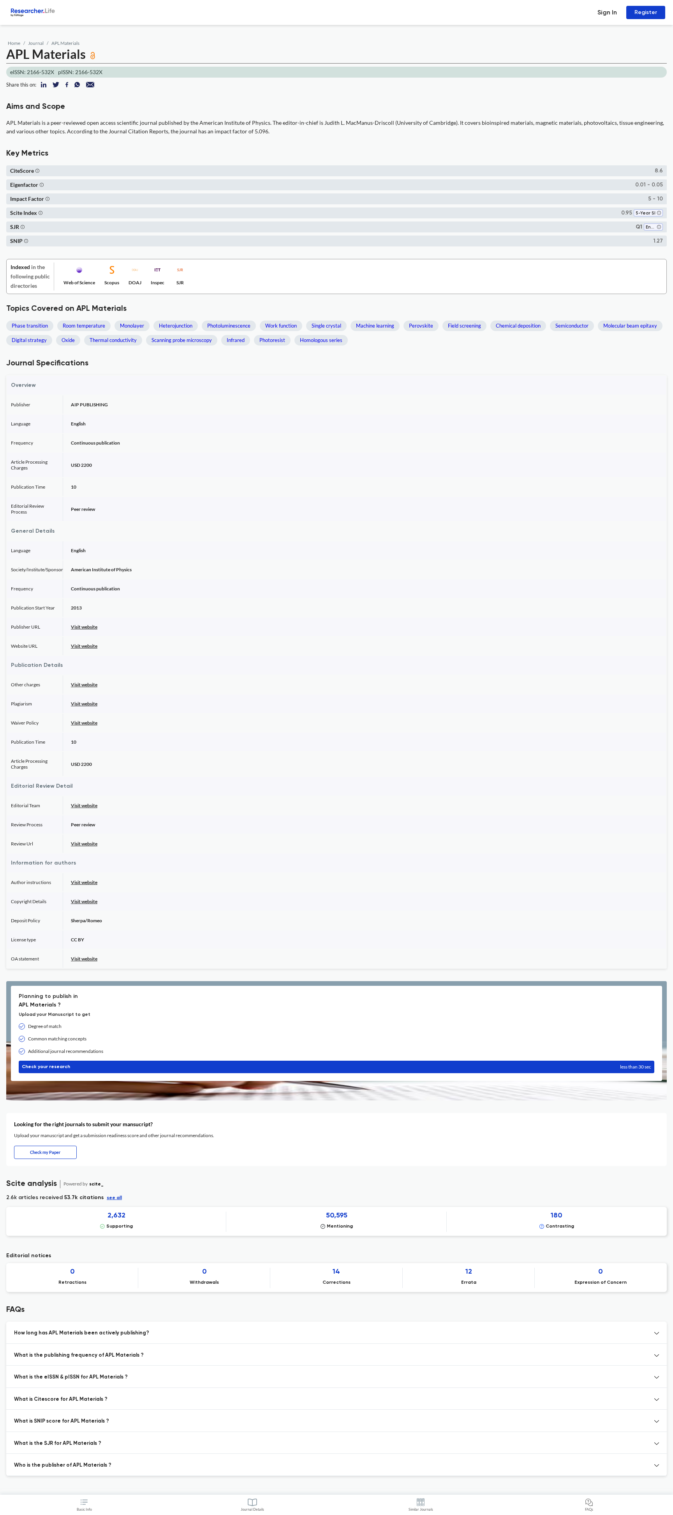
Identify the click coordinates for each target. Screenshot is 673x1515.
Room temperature (84, 325)
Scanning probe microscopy (182, 340)
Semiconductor (571, 325)
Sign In (607, 12)
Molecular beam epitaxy (630, 325)
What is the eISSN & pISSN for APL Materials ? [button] (71, 1377)
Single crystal (326, 325)
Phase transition (30, 325)
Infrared (236, 340)
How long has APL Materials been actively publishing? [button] (81, 1333)
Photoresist (272, 340)
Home (14, 43)
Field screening (464, 325)
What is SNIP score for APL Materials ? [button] (61, 1421)
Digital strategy (29, 340)
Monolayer (132, 325)
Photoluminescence (228, 325)
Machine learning (375, 325)
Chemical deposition (518, 325)
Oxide (68, 340)
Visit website (84, 627)
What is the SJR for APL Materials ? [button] (57, 1443)
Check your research (336, 1067)
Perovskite (421, 325)
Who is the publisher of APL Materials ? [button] (62, 1465)
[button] (37, 170)
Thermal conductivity (113, 340)
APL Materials (65, 43)
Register (645, 12)
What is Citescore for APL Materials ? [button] (60, 1399)
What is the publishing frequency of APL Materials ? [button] (79, 1355)
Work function (281, 325)
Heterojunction (175, 325)
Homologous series (321, 340)
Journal (36, 43)
